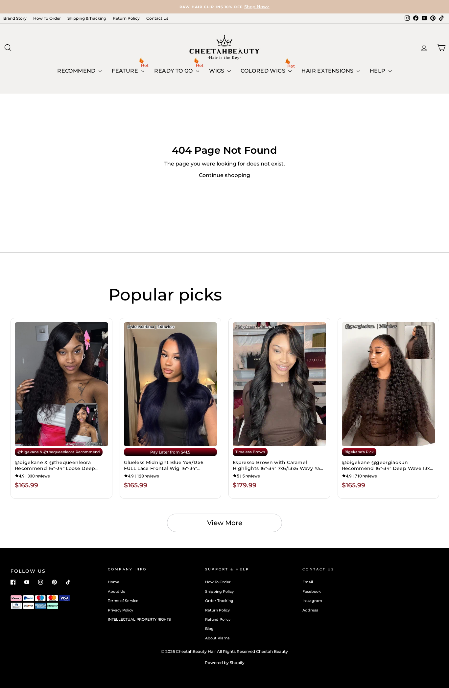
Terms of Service (123, 600)
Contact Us (157, 18)
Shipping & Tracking (86, 18)
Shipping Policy (219, 591)
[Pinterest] (54, 582)
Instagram (312, 600)
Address (310, 610)
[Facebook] (13, 582)
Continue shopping (224, 175)
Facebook (311, 591)
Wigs (217, 71)
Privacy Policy (120, 610)
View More (224, 523)
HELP (378, 71)
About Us (116, 591)
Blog (209, 628)
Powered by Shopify (225, 662)
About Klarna (217, 638)
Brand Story (15, 18)
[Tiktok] (68, 582)
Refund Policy (217, 619)
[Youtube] (26, 582)
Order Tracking (219, 600)
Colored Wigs (264, 71)
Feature (125, 71)
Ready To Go (174, 71)
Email (307, 582)
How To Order (47, 18)
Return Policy (126, 18)
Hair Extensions (328, 71)
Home (113, 582)
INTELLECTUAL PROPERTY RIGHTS (139, 619)
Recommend (77, 71)
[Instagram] (40, 582)
